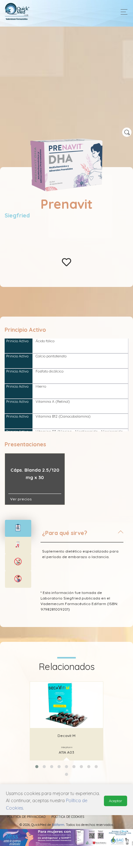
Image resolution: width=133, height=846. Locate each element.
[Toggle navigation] (122, 12)
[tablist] (18, 528)
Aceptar (115, 800)
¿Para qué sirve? (64, 533)
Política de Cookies (67, 817)
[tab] (82, 535)
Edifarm (58, 825)
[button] (37, 767)
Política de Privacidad (26, 817)
